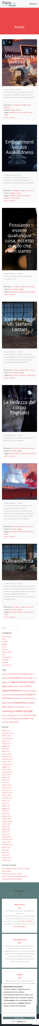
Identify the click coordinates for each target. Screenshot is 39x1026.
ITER (21, 698)
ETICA (4, 639)
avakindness (12, 112)
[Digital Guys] (9, 6)
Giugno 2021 (6, 806)
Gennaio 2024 (6, 754)
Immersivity (5, 695)
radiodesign (8, 711)
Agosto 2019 (6, 847)
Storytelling (10, 715)
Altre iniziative (14, 289)
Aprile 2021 (5, 811)
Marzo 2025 (6, 730)
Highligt (12, 110)
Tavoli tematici (6, 657)
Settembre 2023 (7, 764)
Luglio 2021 (5, 803)
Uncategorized (7, 665)
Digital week (7, 686)
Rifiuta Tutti (19, 1015)
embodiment (26, 195)
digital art (6, 682)
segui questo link (26, 921)
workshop (15, 722)
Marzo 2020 (6, 834)
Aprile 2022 (5, 780)
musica (30, 702)
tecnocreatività (22, 715)
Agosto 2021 (6, 800)
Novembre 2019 (7, 839)
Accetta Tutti (19, 1018)
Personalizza (19, 1011)
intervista (16, 375)
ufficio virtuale (6, 719)
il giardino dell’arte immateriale (12, 879)
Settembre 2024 (7, 738)
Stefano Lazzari (29, 190)
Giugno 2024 (6, 743)
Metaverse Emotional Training (11, 874)
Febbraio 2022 (6, 785)
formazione (25, 690)
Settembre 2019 (7, 845)
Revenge (4, 715)
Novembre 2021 (7, 793)
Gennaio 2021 (6, 819)
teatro (16, 715)
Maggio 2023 (6, 767)
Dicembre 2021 (7, 790)
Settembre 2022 (7, 772)
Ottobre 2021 (6, 795)
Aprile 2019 (5, 852)
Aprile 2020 (5, 832)
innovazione (18, 694)
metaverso (25, 112)
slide (3, 655)
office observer (8, 706)
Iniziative (5, 649)
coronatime (16, 677)
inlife (11, 694)
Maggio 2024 (6, 746)
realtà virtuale (15, 198)
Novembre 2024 (7, 733)
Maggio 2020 (6, 829)
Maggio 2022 (6, 777)
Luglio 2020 (5, 826)
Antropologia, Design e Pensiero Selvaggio (16, 868)
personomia (20, 707)
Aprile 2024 (5, 749)
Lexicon (6, 534)
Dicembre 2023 (7, 756)
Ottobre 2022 (6, 769)
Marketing (33, 698)
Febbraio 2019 (6, 858)
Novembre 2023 (7, 759)
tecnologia (31, 715)
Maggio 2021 (6, 808)
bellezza (16, 292)
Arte (10, 674)
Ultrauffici (24, 718)
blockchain (5, 678)
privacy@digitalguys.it (19, 926)
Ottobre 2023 (6, 762)
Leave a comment (9, 117)
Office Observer (7, 652)
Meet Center (7, 703)
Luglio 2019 (5, 850)
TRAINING (5, 660)
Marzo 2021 (6, 813)
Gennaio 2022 (6, 787)
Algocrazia (5, 674)
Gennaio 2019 (6, 860)
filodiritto (16, 453)
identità (33, 691)
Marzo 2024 (6, 751)
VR (9, 722)
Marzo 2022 (6, 782)
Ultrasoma (15, 718)
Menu (34, 3)
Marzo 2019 (6, 855)
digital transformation (20, 531)
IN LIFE (4, 647)
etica (24, 686)
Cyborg (34, 678)
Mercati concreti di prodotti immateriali (14, 876)
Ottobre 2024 (6, 736)
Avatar (19, 112)
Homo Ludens (6, 871)
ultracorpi (18, 110)
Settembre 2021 (7, 798)
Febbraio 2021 (6, 816)
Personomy (27, 707)
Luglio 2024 (5, 741)
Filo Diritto (13, 451)
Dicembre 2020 (7, 821)
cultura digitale (27, 678)
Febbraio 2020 (6, 837)
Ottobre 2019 (6, 842)
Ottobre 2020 (6, 824)
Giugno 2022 (6, 775)
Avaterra (31, 674)
